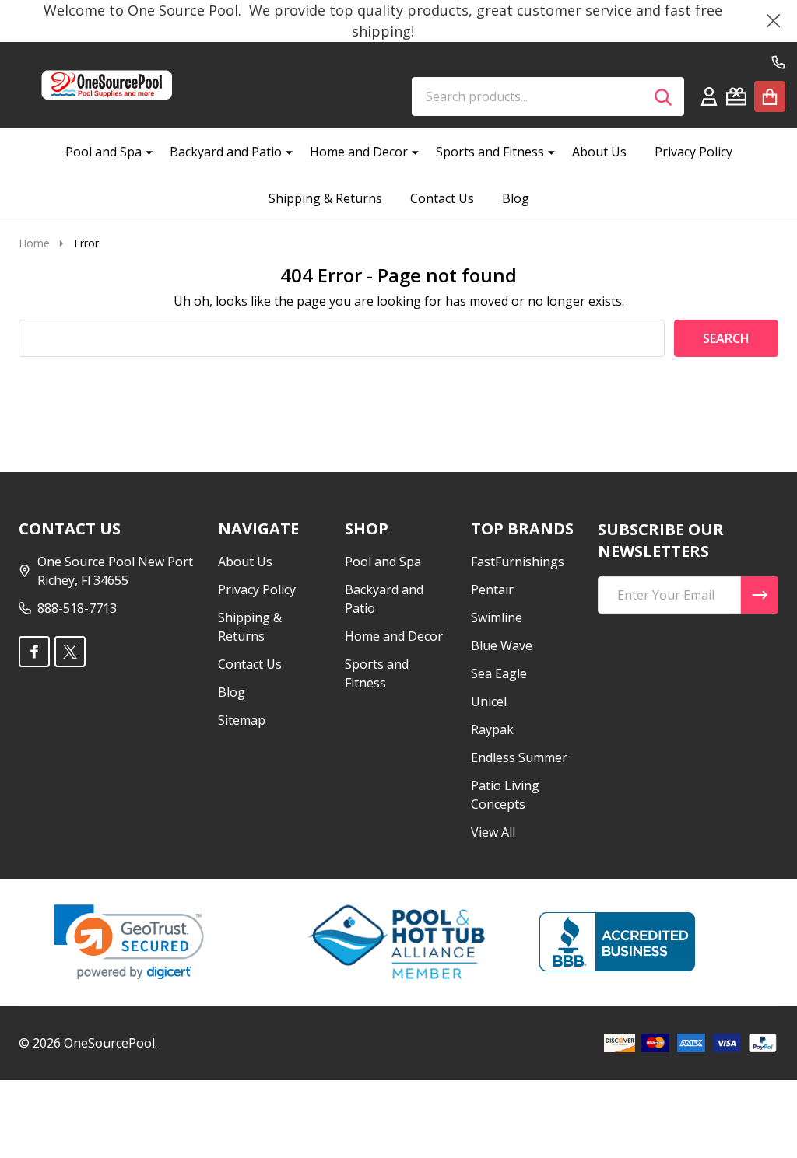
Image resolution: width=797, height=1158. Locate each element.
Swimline (496, 617)
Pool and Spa (103, 151)
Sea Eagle (499, 673)
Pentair (492, 589)
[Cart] (769, 96)
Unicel (489, 701)
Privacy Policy (693, 151)
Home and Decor (359, 151)
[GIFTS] (736, 96)
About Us (599, 151)
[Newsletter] (759, 595)
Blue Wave (501, 645)
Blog (515, 198)
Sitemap (241, 720)
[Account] (709, 96)
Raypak (492, 729)
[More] (143, 151)
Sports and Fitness (490, 151)
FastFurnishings (517, 561)
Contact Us (442, 198)
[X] (70, 651)
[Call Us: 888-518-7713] (778, 62)
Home (34, 243)
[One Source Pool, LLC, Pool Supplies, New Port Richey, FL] (617, 941)
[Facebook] (34, 651)
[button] (129, 942)
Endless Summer (519, 757)
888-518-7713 (77, 608)
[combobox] (548, 96)
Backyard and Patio (226, 151)
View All (493, 832)
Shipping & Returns (325, 198)
